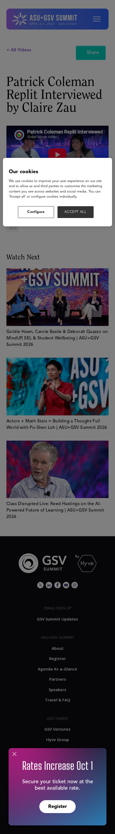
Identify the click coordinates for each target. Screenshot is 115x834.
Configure (36, 212)
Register (57, 806)
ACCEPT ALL (75, 212)
